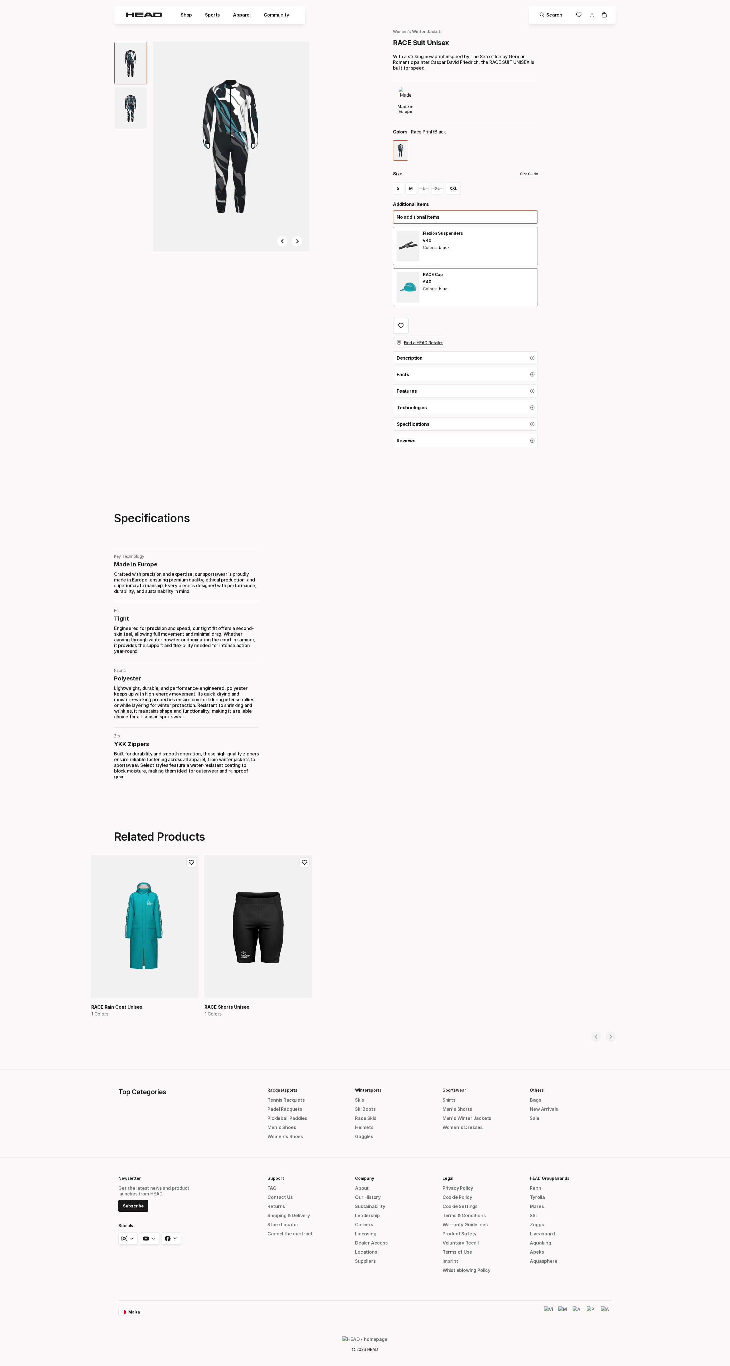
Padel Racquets (284, 1109)
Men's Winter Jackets (467, 1118)
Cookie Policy (457, 1197)
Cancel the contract (290, 1234)
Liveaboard (542, 1234)
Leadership (367, 1215)
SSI (533, 1215)
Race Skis (365, 1118)
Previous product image (282, 241)
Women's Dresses (463, 1127)
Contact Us (280, 1197)
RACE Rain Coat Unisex (116, 1007)
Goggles (364, 1136)
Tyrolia (537, 1197)
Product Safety (460, 1234)
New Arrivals (544, 1109)
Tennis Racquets (286, 1100)
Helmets (364, 1127)
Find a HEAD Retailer (423, 342)
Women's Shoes (285, 1136)
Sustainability (370, 1206)
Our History (368, 1197)
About (362, 1188)
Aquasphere (543, 1261)
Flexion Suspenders (443, 233)
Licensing (365, 1234)
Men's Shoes (281, 1127)
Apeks (537, 1252)
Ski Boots (365, 1109)
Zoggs (537, 1224)
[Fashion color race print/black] (400, 150)
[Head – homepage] (144, 15)
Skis (359, 1100)
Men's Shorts (457, 1109)
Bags (535, 1100)
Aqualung (540, 1243)
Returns (276, 1206)
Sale (534, 1118)
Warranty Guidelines (465, 1224)
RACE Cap (433, 274)
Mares (537, 1206)
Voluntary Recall (461, 1243)
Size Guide (529, 174)
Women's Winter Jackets (418, 31)
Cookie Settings (460, 1206)
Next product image (297, 241)
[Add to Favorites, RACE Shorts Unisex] (304, 862)
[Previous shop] (596, 1036)
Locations (366, 1252)
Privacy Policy (458, 1188)
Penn (535, 1188)
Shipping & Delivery (288, 1215)
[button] (186, 15)
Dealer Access (371, 1243)
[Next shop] (611, 1036)
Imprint (450, 1261)
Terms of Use (457, 1252)
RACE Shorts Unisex (226, 1007)
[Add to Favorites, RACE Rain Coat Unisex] (191, 862)
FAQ (271, 1188)
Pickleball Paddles (287, 1118)
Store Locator (283, 1224)
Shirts (449, 1100)
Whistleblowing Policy (466, 1270)
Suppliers (365, 1261)
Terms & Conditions (464, 1215)
